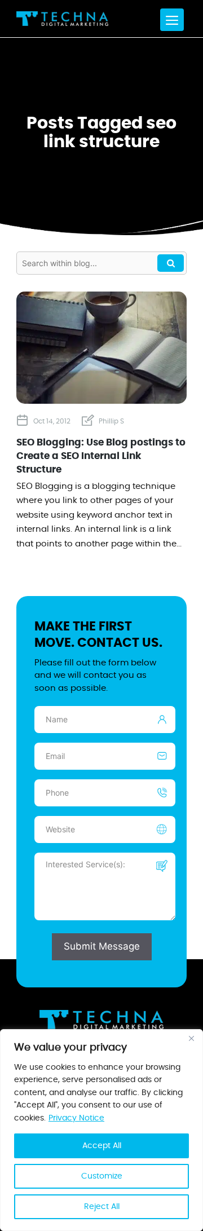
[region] (101, 1130)
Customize (101, 1176)
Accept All (101, 1146)
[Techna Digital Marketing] (62, 18)
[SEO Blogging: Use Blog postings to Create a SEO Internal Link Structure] (101, 399)
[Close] (191, 1038)
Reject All (102, 1207)
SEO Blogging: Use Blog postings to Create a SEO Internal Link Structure (101, 456)
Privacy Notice (76, 1118)
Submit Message (102, 946)
